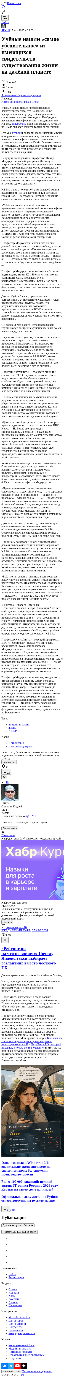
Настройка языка (12, 1371)
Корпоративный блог (21, 1345)
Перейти (7, 922)
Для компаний (17, 1323)
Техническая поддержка (37, 1371)
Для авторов (16, 1320)
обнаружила (19, 123)
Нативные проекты (20, 1351)
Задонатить (9, 762)
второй (16, 132)
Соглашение (16, 1330)
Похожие (28, 1225)
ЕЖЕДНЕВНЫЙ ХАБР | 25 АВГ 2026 (24, 930)
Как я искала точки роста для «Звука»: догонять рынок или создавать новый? (32, 1041)
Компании (15, 1298)
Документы (16, 1326)
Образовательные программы (26, 1354)
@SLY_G (32, 816)
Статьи (13, 1289)
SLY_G (5, 30)
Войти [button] (5, 22)
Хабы (12, 1295)
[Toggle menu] (2, 4)
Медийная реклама (20, 1348)
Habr (21, 1374)
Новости (14, 1292)
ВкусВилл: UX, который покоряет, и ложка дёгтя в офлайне (31, 1046)
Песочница (15, 1305)
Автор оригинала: (20, 101)
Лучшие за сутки (12, 1225)
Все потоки (14, 3)
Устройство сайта (19, 1317)
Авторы (13, 1302)
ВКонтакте (8, 835)
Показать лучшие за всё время (19, 1232)
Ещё (12, 1209)
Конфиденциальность (22, 1333)
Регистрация (16, 1277)
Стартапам (15, 1358)
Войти (12, 1274)
